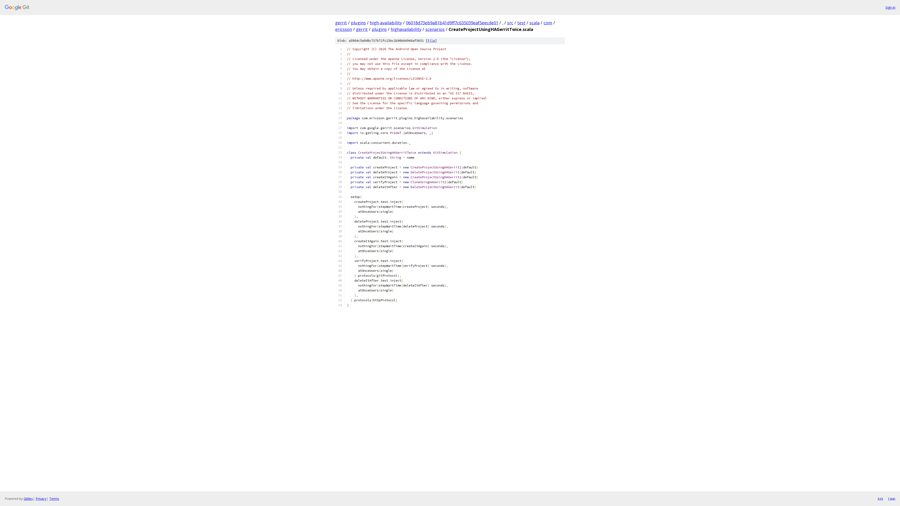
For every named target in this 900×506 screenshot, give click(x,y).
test (521, 23)
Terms (54, 498)
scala (534, 23)
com (548, 23)
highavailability (406, 29)
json (891, 498)
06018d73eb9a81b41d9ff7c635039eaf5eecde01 (452, 23)
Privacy (41, 498)
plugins (358, 23)
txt (880, 498)
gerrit (341, 23)
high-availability (386, 23)
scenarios (435, 29)
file (431, 41)
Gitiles (28, 498)
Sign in (890, 7)
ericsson (343, 29)
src (510, 23)
